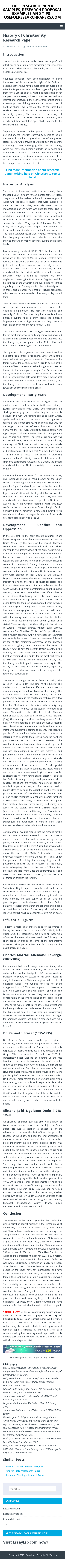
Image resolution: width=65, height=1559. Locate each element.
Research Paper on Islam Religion (24, 1466)
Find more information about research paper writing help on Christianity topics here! (32, 173)
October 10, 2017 (13, 46)
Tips (5, 1524)
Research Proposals (13, 1513)
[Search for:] (32, 1489)
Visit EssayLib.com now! (25, 1542)
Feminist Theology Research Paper (25, 1475)
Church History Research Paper (23, 1470)
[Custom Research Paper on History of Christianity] (32, 1349)
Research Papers (11, 1508)
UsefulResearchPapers (37, 46)
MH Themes (51, 1555)
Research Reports (12, 1519)
